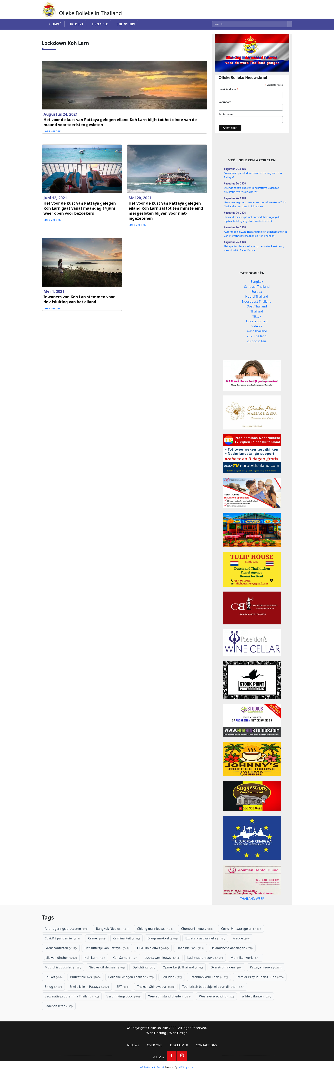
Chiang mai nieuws (155, 928)
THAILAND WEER (252, 899)
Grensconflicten (60, 948)
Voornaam (225, 101)
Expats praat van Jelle (204, 938)
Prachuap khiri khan (208, 977)
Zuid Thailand (257, 336)
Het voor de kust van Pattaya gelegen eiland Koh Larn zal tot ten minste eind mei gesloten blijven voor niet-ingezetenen (166, 211)
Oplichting (143, 967)
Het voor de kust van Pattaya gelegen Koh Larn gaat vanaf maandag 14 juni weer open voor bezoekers (79, 208)
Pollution (171, 977)
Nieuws (54, 24)
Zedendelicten (58, 1006)
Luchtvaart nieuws (204, 957)
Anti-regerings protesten (66, 928)
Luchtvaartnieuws (162, 957)
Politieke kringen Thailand (130, 977)
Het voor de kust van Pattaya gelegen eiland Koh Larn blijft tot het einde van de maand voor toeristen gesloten (120, 122)
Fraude (241, 938)
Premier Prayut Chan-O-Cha (259, 977)
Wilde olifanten (256, 996)
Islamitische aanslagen (232, 948)
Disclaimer (100, 24)
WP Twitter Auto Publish (152, 1067)
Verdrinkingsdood (123, 996)
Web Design (178, 1033)
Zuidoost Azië (257, 341)
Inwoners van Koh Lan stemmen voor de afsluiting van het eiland (79, 299)
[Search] (289, 24)
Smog (53, 986)
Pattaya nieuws (265, 967)
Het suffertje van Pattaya (106, 948)
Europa (256, 291)
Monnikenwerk (245, 957)
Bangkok (256, 281)
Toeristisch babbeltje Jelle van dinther (212, 986)
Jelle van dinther (60, 957)
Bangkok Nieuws (112, 928)
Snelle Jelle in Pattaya (89, 986)
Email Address (228, 89)
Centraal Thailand (257, 286)
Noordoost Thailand (256, 301)
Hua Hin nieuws (152, 948)
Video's (256, 326)
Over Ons (76, 24)
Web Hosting (156, 1033)
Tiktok (256, 316)
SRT (123, 986)
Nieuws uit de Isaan (106, 967)
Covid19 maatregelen (240, 928)
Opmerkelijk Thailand (182, 967)
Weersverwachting (216, 996)
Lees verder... (52, 131)
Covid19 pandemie (62, 938)
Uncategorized (257, 321)
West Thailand (256, 331)
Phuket (53, 977)
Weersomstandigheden (169, 996)
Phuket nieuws (85, 977)
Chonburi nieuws (197, 928)
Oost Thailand (257, 306)
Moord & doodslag (62, 967)
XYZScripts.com (186, 1067)
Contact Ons (126, 24)
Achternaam (226, 114)
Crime (96, 938)
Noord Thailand (256, 296)
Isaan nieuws (190, 948)
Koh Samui (124, 957)
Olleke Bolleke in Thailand (90, 13)
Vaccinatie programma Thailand (71, 996)
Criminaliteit (126, 938)
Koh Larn (94, 957)
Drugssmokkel (162, 938)
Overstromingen (225, 967)
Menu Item (171, 1056)
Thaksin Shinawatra (155, 986)
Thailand (256, 311)
